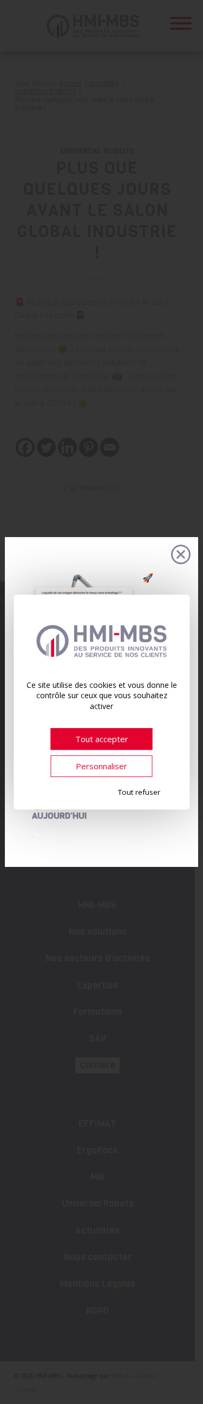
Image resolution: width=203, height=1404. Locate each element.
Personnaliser (101, 766)
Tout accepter (101, 738)
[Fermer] (180, 554)
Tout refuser (139, 792)
